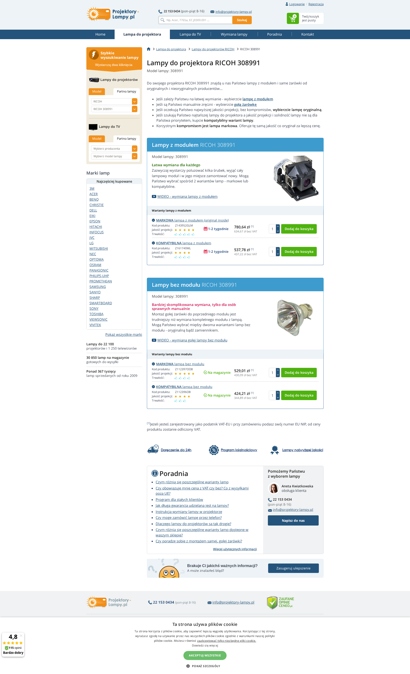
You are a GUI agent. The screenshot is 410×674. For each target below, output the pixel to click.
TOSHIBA (96, 314)
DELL (93, 210)
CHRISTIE (96, 205)
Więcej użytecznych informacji (235, 549)
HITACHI (95, 226)
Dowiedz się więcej (205, 645)
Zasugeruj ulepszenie (293, 568)
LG (91, 243)
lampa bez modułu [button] (180, 364)
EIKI (92, 215)
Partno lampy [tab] (126, 91)
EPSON (94, 221)
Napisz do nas (293, 520)
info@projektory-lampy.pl (233, 11)
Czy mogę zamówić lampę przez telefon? (189, 517)
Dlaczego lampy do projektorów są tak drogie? (193, 523)
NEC (92, 254)
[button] (205, 666)
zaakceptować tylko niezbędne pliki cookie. (226, 641)
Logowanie (297, 4)
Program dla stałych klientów (179, 499)
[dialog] (205, 645)
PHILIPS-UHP (99, 275)
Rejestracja (316, 4)
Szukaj (242, 20)
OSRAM (95, 265)
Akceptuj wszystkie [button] (205, 655)
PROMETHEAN (100, 281)
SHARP (94, 297)
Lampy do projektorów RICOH (213, 49)
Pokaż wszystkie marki (123, 334)
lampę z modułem (257, 99)
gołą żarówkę (245, 104)
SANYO (95, 292)
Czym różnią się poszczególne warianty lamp (192, 482)
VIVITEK (95, 325)
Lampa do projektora (171, 49)
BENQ (94, 199)
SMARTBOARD (100, 303)
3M (91, 188)
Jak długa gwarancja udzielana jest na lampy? (192, 505)
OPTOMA (96, 259)
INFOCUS (96, 232)
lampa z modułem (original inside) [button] (192, 220)
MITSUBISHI (98, 248)
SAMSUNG (97, 286)
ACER (93, 194)
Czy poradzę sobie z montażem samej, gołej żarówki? (199, 541)
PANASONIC (98, 270)
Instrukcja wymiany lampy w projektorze (189, 511)
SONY (93, 308)
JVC (91, 237)
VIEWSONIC (98, 319)
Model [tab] (96, 91)
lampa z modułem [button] (183, 243)
